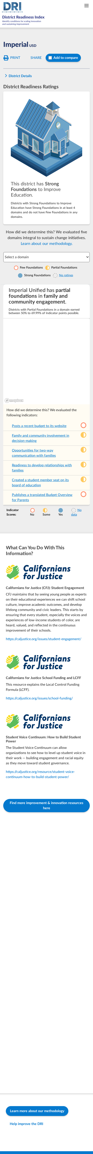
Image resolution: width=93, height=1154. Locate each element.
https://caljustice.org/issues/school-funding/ (39, 698)
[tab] (46, 158)
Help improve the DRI (26, 1124)
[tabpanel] (46, 401)
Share (36, 58)
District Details (20, 76)
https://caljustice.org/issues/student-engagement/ (43, 639)
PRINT (15, 58)
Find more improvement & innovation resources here (46, 805)
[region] (46, 361)
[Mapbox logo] (14, 400)
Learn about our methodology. (46, 244)
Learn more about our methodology (37, 1111)
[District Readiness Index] (24, 13)
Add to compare (65, 58)
